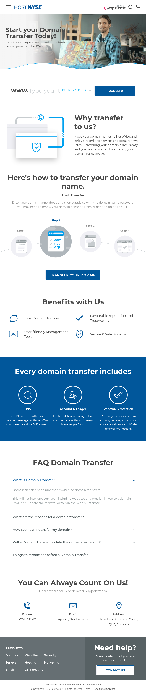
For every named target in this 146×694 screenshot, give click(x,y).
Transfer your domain (73, 275)
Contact (110, 689)
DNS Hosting (34, 669)
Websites (31, 655)
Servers (11, 662)
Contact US (115, 670)
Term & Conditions (95, 689)
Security (50, 655)
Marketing (51, 662)
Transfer (115, 91)
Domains (12, 655)
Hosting (30, 662)
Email (10, 669)
